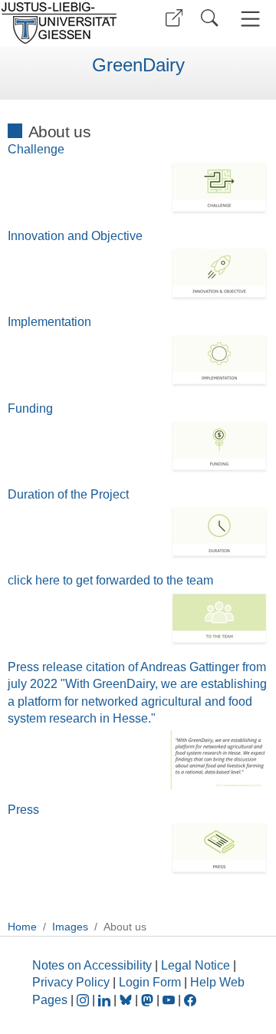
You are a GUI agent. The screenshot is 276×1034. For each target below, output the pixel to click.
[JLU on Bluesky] (127, 999)
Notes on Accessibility (93, 965)
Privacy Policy (71, 982)
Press (23, 809)
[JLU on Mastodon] (148, 999)
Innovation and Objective (75, 235)
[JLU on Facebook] (190, 999)
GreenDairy (138, 65)
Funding (30, 408)
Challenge (36, 149)
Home (22, 926)
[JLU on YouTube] (170, 999)
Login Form (150, 982)
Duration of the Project (68, 494)
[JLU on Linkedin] (105, 999)
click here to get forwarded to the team (110, 580)
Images (70, 926)
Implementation (49, 321)
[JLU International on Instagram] (84, 999)
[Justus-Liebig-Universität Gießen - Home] (63, 23)
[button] (174, 18)
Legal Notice (195, 965)
